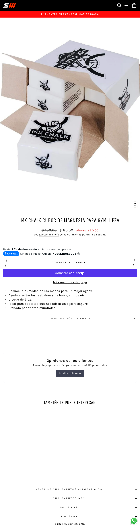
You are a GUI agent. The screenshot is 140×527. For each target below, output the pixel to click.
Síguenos (69, 516)
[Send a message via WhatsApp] (134, 521)
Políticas (69, 507)
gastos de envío (49, 234)
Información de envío (70, 318)
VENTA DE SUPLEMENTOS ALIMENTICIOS (69, 489)
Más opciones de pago (70, 282)
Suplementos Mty (69, 498)
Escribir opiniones (70, 373)
